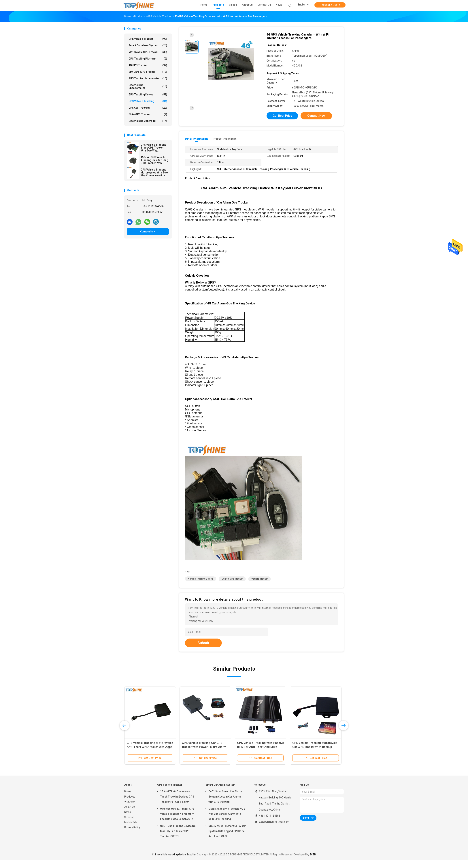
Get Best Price (282, 115)
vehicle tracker (259, 579)
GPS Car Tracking (148, 107)
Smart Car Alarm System (148, 45)
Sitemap (129, 817)
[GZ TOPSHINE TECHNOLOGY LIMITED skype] (156, 222)
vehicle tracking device (200, 579)
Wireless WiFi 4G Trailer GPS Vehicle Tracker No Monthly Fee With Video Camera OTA (177, 813)
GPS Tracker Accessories (148, 78)
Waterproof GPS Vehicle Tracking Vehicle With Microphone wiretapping (149, 747)
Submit (203, 643)
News (127, 812)
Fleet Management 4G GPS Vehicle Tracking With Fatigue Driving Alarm (315, 747)
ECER (313, 854)
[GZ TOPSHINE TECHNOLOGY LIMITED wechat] (147, 222)
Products (129, 796)
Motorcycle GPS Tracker (148, 52)
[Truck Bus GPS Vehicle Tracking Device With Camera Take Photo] (205, 712)
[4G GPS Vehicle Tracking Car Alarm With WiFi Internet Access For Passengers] (231, 63)
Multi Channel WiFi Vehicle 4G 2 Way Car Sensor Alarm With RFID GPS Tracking (226, 813)
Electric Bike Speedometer (148, 86)
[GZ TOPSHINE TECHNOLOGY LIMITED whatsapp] (138, 222)
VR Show (129, 801)
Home (127, 791)
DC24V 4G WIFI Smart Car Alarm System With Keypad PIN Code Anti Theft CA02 (227, 831)
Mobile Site (130, 822)
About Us (129, 806)
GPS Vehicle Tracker (148, 38)
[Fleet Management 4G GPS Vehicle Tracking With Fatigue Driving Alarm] (315, 712)
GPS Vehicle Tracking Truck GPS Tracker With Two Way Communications (153, 147)
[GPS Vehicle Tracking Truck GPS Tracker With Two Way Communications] (133, 148)
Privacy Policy (132, 827)
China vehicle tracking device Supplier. (174, 854)
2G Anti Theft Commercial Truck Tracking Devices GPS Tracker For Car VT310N (177, 796)
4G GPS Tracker (148, 65)
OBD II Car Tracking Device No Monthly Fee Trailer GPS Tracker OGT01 (178, 831)
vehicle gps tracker (232, 579)
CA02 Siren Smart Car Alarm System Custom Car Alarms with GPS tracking (225, 796)
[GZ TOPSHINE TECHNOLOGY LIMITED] (138, 5)
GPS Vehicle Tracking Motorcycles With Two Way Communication (154, 172)
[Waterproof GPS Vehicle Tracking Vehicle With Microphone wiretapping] (150, 712)
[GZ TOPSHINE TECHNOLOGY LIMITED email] (130, 222)
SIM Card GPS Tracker (148, 71)
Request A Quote (330, 4)
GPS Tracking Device (148, 94)
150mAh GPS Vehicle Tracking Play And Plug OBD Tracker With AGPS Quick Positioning (155, 160)
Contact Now (148, 231)
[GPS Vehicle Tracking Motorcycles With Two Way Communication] (133, 173)
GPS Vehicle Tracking (148, 101)
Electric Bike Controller (148, 120)
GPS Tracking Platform (148, 58)
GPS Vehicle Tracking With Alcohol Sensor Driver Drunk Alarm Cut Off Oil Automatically (260, 747)
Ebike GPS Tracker (148, 114)
